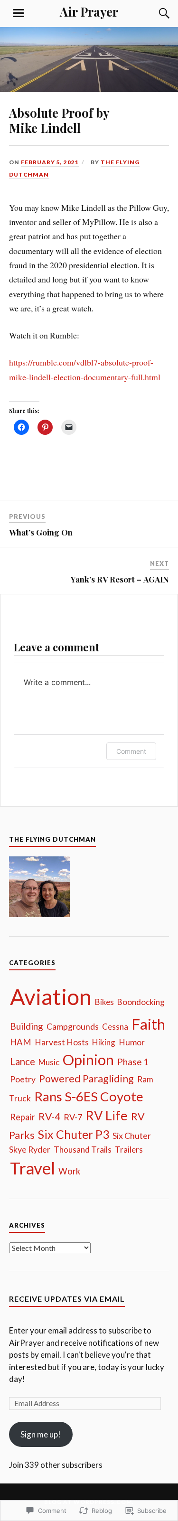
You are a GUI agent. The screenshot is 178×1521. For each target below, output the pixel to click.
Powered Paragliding (86, 1078)
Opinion (88, 1060)
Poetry (23, 1079)
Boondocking (141, 1002)
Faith (148, 1024)
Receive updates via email (67, 1298)
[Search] (154, 13)
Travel (32, 1168)
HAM (20, 1042)
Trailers (129, 1150)
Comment (131, 751)
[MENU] (18, 13)
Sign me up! (40, 1434)
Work (69, 1171)
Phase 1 (133, 1062)
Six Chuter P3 (73, 1134)
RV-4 (49, 1116)
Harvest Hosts (62, 1042)
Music (48, 1062)
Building (26, 1026)
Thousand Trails (83, 1150)
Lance (22, 1061)
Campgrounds (73, 1026)
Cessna (115, 1027)
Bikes (104, 1002)
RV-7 (73, 1117)
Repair (22, 1117)
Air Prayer (89, 11)
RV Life (106, 1115)
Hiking (103, 1042)
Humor (132, 1042)
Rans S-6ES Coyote (88, 1096)
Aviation (51, 996)
